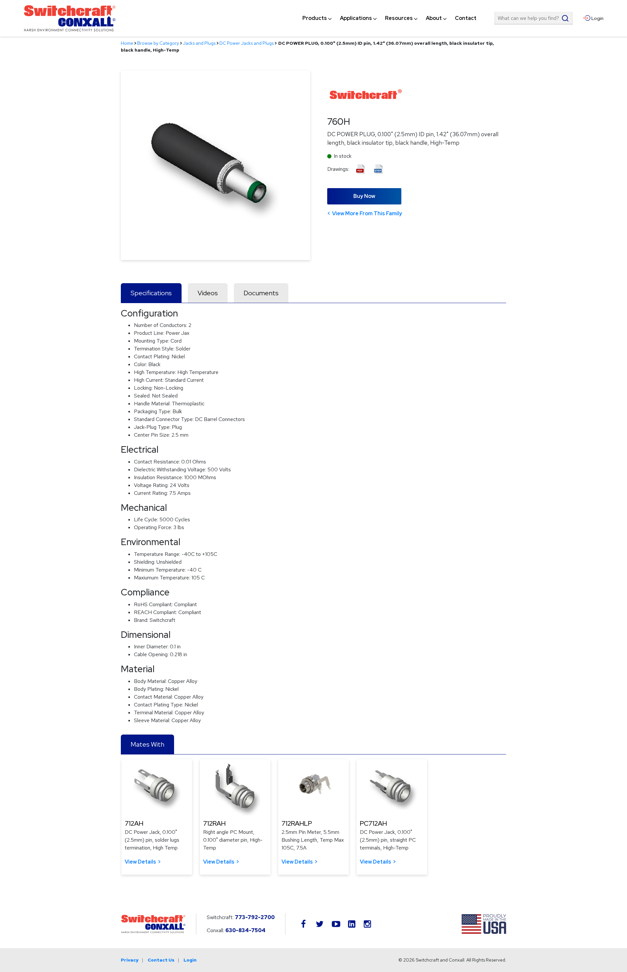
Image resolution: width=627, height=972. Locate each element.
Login (190, 960)
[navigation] (389, 18)
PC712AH (373, 823)
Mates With (147, 744)
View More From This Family (367, 213)
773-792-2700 (255, 917)
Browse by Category (158, 43)
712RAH (214, 823)
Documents (261, 293)
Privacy (129, 960)
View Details (140, 861)
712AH (134, 823)
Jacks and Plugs (199, 43)
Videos (208, 293)
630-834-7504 (245, 930)
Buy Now (364, 196)
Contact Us (161, 960)
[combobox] (533, 18)
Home (127, 43)
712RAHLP (296, 823)
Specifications (151, 293)
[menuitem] (314, 18)
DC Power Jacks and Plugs (246, 43)
